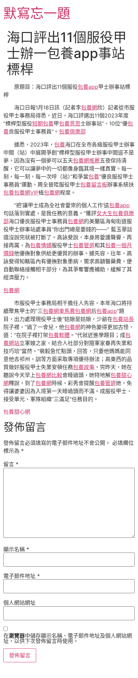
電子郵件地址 (21, 576)
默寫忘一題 (36, 13)
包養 (59, 144)
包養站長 (123, 319)
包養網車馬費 (59, 311)
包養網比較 (49, 375)
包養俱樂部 (72, 131)
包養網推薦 (86, 160)
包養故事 (83, 367)
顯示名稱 (16, 549)
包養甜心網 (16, 411)
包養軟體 (59, 335)
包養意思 (69, 123)
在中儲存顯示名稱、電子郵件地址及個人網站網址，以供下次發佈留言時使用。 (67, 638)
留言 (10, 464)
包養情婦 (41, 245)
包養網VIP (26, 192)
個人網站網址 (19, 602)
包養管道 (83, 245)
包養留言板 (93, 184)
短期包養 (43, 123)
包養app (88, 86)
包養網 (89, 107)
